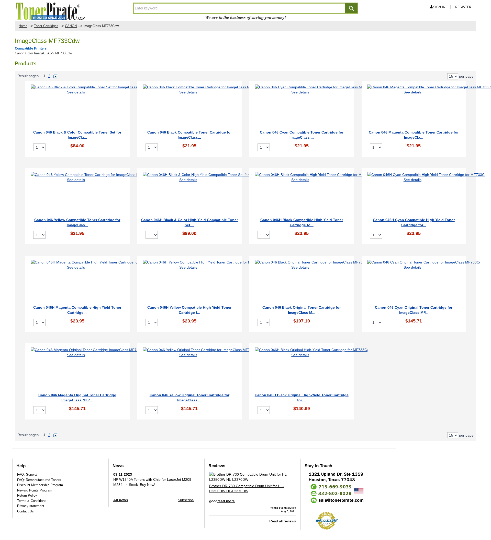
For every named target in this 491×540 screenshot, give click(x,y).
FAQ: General (27, 474)
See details (76, 92)
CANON (71, 26)
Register (463, 7)
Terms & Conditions (31, 501)
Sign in (439, 7)
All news (120, 500)
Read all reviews (282, 521)
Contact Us (25, 511)
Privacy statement (30, 506)
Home (23, 26)
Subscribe (186, 500)
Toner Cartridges (46, 26)
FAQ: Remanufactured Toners (39, 480)
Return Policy (27, 495)
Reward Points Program (34, 490)
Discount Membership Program (40, 485)
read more (226, 501)
